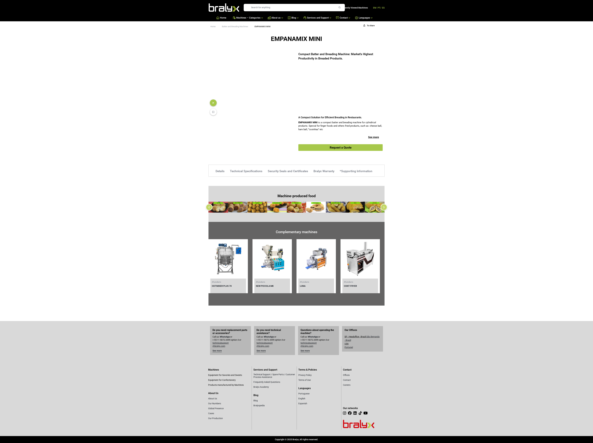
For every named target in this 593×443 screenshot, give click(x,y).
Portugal (349, 347)
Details (220, 171)
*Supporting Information (356, 171)
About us (276, 17)
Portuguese (303, 393)
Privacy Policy (305, 375)
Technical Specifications (246, 171)
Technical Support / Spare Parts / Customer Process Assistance (274, 375)
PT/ (379, 7)
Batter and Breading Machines (235, 26)
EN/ (375, 7)
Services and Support (318, 17)
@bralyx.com (218, 346)
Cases (211, 413)
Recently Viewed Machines (354, 7)
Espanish (302, 403)
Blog (293, 17)
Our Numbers (214, 403)
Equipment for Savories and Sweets (225, 375)
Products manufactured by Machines (226, 385)
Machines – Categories (248, 17)
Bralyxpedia (259, 405)
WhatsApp (225, 337)
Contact (344, 17)
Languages (364, 17)
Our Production (215, 418)
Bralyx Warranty (323, 171)
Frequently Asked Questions (266, 382)
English (301, 398)
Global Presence (216, 408)
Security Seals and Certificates (288, 171)
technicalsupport (220, 343)
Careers (346, 385)
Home (223, 17)
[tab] (220, 170)
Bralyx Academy (261, 387)
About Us (212, 398)
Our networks (350, 408)
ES (383, 7)
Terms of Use (304, 380)
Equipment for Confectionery (222, 380)
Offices (346, 375)
